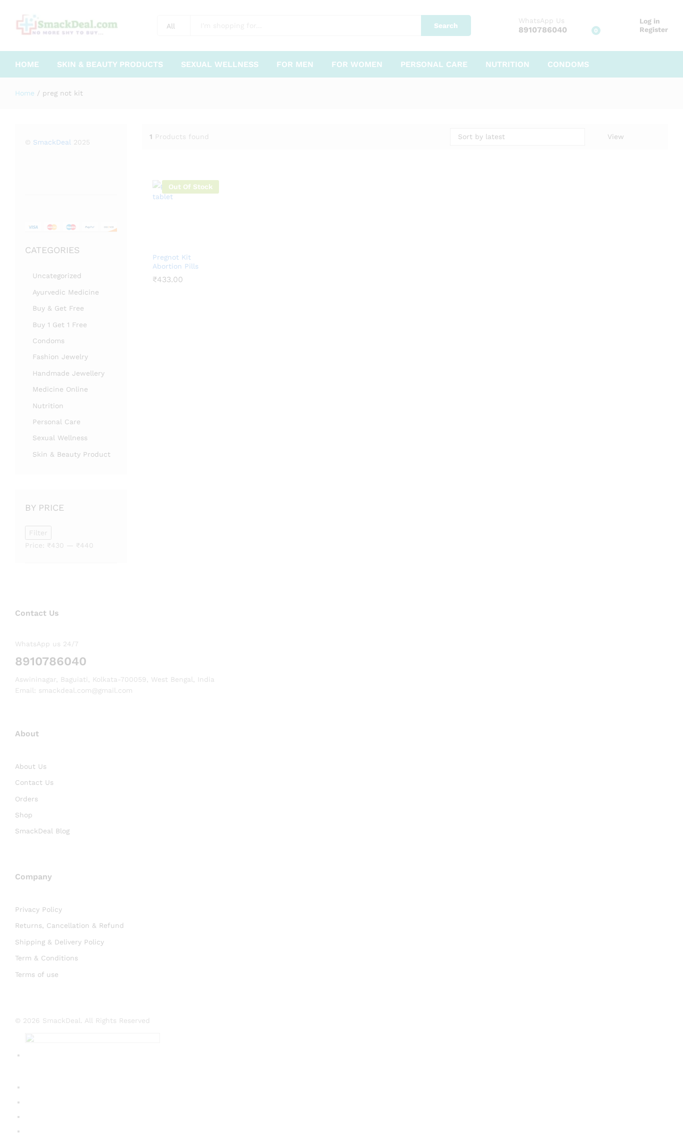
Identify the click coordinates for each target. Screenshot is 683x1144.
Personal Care (434, 65)
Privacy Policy (38, 909)
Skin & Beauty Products (110, 65)
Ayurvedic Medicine (65, 292)
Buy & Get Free (58, 308)
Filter (38, 533)
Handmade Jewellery (68, 373)
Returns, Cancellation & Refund (69, 925)
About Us (30, 766)
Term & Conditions (46, 958)
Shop (23, 815)
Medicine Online (60, 389)
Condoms (568, 65)
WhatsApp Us (541, 21)
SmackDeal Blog (42, 831)
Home (27, 65)
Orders (26, 799)
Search (446, 26)
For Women (357, 65)
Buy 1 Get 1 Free (59, 325)
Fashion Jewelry (60, 357)
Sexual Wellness (219, 65)
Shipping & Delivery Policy (59, 942)
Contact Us (34, 782)
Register (654, 30)
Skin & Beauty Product (71, 454)
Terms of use (36, 974)
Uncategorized (57, 276)
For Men (295, 65)
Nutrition (508, 65)
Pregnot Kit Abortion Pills (175, 261)
